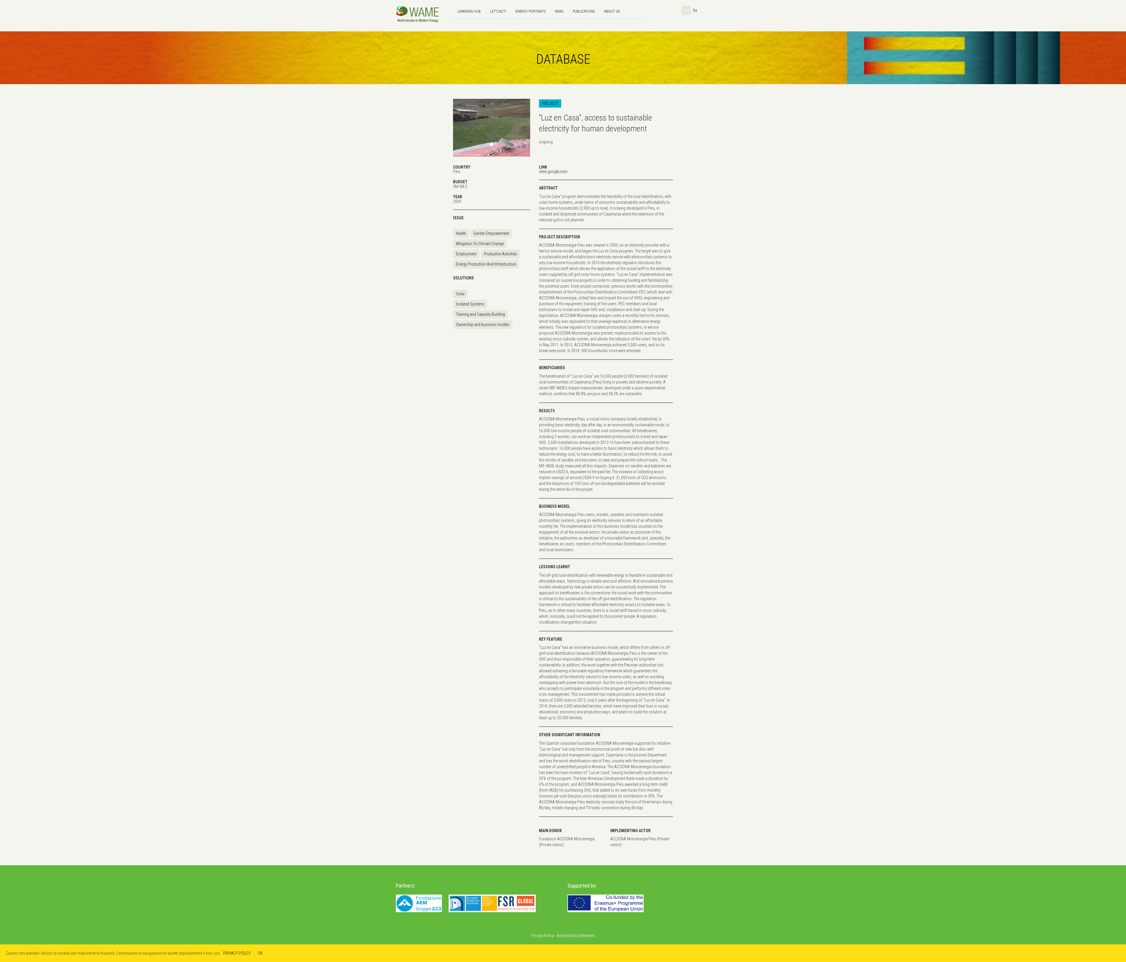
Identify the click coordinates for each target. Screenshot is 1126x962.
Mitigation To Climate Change (480, 243)
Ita (695, 10)
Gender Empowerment (491, 233)
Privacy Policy (542, 935)
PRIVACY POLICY (237, 953)
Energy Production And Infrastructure (486, 264)
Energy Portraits (530, 11)
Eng (686, 10)
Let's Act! (498, 11)
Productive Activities (500, 254)
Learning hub (469, 11)
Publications (584, 11)
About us (612, 11)
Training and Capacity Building (480, 314)
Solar (460, 293)
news (559, 11)
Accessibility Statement (576, 935)
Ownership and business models (482, 324)
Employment (466, 254)
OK (260, 953)
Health (461, 233)
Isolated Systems (470, 304)
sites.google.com (553, 171)
